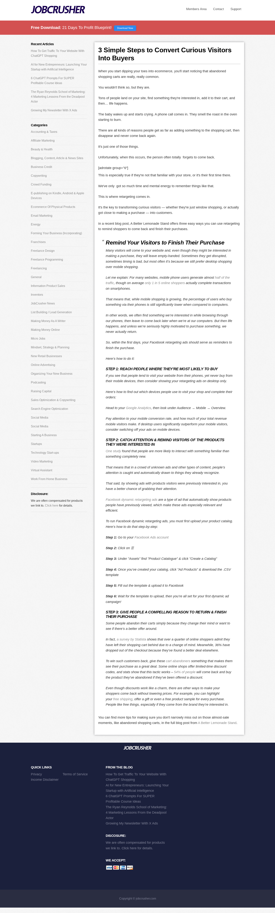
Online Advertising (43, 364)
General (36, 277)
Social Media (39, 417)
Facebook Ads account (152, 537)
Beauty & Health (42, 149)
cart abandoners (178, 661)
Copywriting (39, 175)
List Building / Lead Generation (51, 312)
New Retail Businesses (46, 356)
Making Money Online (45, 329)
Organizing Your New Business (51, 373)
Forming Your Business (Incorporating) (56, 233)
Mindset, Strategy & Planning (50, 347)
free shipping (122, 699)
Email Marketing (41, 215)
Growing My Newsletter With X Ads (54, 110)
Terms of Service (75, 774)
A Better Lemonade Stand (217, 723)
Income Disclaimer (45, 780)
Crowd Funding (41, 184)
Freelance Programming (47, 259)
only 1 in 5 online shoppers (165, 283)
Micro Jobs (38, 338)
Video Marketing (42, 461)
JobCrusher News (43, 303)
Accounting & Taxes (44, 131)
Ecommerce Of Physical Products (53, 206)
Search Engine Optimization (49, 408)
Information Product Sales (48, 285)
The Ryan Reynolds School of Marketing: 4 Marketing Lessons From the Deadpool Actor (58, 96)
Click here (51, 505)
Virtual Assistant (41, 470)
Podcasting (38, 382)
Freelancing (39, 268)
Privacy (36, 774)
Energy (35, 224)
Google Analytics (138, 408)
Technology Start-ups (45, 452)
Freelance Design (43, 250)
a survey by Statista (131, 639)
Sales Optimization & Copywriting (53, 400)
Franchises (38, 242)
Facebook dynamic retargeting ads (131, 500)
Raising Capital (41, 391)
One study (113, 451)
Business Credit (41, 166)
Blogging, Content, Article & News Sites (57, 158)
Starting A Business (44, 435)
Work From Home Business (49, 479)
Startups (36, 443)
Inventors (37, 294)
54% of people (184, 672)
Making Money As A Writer (48, 321)
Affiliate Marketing (43, 140)
